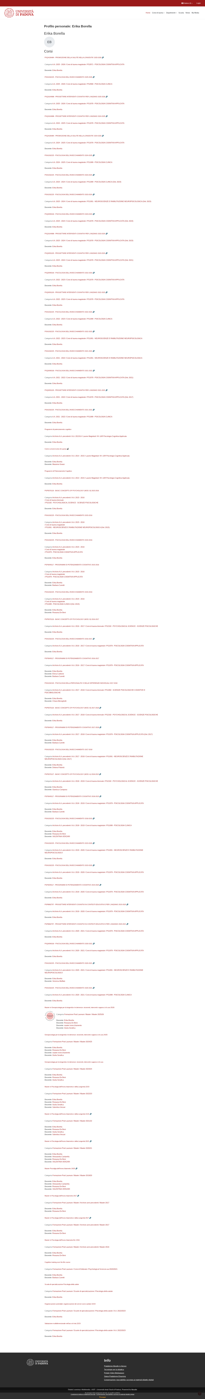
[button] (187, 3)
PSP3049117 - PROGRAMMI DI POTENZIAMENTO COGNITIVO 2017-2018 (72, 727)
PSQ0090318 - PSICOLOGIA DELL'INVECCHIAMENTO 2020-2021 (68, 944)
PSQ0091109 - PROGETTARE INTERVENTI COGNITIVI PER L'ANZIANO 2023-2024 (75, 253)
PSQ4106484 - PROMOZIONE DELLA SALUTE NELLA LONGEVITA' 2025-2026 (73, 57)
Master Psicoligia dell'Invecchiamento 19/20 (60, 1168)
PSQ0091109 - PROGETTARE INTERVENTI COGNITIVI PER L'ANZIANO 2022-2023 (75, 292)
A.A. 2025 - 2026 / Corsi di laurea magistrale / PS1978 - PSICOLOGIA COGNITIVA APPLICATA (88, 103)
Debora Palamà (58, 767)
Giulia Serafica (69, 1028)
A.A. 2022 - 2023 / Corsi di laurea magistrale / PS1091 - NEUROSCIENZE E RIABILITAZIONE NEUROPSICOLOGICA (97, 338)
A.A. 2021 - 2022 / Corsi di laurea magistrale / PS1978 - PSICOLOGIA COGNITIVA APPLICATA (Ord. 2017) (92, 397)
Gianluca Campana (59, 790)
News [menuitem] (188, 13)
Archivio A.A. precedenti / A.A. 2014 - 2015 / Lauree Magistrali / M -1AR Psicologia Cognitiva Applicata (91, 456)
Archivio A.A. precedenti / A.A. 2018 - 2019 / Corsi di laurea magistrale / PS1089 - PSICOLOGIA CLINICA (92, 825)
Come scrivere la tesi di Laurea (55, 449)
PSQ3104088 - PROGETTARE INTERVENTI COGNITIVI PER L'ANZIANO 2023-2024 (75, 234)
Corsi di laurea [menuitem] (157, 13)
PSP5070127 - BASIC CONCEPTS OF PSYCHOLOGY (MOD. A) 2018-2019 (72, 774)
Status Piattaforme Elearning (115, 1376)
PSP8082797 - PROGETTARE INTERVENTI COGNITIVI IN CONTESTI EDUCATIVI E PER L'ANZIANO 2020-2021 (85, 924)
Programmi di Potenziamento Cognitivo (58, 471)
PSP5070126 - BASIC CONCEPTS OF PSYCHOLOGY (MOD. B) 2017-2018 (72, 708)
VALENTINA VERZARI (61, 836)
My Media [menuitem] (195, 13)
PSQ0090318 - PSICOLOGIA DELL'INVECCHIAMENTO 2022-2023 (68, 273)
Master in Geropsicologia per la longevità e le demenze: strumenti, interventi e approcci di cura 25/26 (79, 1007)
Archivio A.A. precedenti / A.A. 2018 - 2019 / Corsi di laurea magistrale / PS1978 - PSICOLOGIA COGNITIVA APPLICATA (98, 803)
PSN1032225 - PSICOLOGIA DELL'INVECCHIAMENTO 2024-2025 (68, 155)
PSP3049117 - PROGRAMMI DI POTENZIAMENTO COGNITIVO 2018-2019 (72, 796)
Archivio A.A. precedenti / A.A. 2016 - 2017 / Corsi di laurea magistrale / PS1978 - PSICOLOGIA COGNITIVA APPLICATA (98, 646)
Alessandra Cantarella (60, 1157)
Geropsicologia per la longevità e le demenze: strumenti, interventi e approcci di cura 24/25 (76, 1035)
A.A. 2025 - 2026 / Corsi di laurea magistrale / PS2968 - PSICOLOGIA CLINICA (82, 84)
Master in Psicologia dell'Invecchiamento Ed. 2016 (62, 1240)
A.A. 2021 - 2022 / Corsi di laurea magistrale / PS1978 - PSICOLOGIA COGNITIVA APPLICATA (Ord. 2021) (92, 377)
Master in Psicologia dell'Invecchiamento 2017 (61, 1196)
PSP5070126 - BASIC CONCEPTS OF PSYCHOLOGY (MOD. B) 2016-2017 (72, 619)
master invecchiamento (73, 1025)
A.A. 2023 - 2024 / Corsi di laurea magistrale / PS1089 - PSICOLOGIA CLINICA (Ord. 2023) (86, 182)
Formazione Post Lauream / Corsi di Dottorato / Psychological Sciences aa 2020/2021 (85, 1269)
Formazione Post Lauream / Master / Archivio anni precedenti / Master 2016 (81, 1247)
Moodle (134, 1390)
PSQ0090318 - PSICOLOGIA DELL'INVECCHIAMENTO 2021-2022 (68, 371)
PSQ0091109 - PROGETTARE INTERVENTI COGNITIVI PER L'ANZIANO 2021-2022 (75, 390)
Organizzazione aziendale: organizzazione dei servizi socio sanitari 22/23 (70, 1304)
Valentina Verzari (58, 1107)
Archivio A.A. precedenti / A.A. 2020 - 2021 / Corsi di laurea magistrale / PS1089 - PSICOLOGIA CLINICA (92, 995)
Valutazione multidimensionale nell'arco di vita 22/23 (63, 1323)
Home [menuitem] (148, 13)
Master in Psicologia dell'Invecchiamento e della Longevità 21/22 (67, 1114)
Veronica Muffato (58, 981)
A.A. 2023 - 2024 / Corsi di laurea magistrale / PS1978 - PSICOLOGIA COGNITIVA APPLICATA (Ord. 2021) (92, 260)
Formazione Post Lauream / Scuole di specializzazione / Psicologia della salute (83, 1291)
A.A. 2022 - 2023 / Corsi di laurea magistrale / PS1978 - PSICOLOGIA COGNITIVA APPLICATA (88, 280)
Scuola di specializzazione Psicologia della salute (62, 1284)
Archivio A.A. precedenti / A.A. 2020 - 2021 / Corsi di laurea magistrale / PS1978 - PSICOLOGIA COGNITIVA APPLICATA (98, 931)
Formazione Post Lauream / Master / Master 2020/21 (72, 1148)
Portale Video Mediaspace (114, 1373)
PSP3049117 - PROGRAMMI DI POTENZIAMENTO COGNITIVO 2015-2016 (72, 565)
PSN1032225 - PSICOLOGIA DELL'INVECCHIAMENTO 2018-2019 (68, 818)
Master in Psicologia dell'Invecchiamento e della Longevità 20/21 (67, 1141)
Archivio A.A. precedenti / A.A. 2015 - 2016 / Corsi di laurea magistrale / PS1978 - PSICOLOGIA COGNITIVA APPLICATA (64, 549)
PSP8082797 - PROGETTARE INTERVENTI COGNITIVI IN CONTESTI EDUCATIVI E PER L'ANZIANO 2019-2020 (85, 904)
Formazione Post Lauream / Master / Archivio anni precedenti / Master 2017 (81, 1203)
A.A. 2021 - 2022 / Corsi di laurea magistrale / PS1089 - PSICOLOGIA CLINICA (82, 417)
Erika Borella (57, 70)
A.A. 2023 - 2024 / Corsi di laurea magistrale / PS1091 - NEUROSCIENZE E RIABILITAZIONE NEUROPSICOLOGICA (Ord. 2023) (101, 201)
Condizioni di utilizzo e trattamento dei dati (83, 1394)
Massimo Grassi (58, 464)
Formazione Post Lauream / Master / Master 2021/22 (72, 1121)
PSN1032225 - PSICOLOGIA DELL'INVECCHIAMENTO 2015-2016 (68, 515)
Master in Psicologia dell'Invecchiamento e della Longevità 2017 (67, 1218)
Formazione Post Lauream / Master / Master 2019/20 (72, 1175)
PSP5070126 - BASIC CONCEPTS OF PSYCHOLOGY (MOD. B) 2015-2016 (72, 491)
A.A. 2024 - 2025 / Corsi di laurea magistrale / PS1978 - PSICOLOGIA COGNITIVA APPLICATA (88, 123)
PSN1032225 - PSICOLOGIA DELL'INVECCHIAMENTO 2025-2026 (68, 77)
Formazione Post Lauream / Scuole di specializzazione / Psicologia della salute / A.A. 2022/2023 (89, 1311)
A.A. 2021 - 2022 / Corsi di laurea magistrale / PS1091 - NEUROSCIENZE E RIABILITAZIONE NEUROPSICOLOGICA (97, 358)
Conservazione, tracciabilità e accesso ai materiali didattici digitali (115, 1394)
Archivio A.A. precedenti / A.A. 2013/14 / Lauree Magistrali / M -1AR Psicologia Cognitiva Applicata (89, 436)
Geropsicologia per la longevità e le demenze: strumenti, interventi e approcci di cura (74, 1062)
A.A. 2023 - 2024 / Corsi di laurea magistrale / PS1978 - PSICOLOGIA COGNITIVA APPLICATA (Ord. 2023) (92, 221)
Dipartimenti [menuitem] (170, 13)
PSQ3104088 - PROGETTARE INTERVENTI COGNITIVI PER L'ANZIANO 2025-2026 (75, 97)
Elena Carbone (58, 674)
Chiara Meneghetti (59, 701)
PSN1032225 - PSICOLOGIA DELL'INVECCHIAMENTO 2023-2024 (68, 175)
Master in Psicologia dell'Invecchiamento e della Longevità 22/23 (67, 1087)
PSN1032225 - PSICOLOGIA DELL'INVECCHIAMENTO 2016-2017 (68, 639)
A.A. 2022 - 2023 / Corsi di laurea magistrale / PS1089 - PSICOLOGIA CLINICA (82, 319)
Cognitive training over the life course (57, 1262)
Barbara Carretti (58, 585)
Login (198, 3)
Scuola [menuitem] (181, 13)
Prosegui (102, 1397)
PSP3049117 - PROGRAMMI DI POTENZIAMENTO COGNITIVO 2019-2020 (72, 885)
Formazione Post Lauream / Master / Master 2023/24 (72, 1069)
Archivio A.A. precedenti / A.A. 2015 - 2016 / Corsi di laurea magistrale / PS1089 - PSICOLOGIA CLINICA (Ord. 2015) (64, 601)
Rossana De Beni (59, 612)
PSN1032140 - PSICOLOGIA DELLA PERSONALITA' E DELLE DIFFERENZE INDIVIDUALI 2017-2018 (81, 683)
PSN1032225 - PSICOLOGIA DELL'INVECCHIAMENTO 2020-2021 (68, 963)
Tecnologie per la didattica (114, 1369)
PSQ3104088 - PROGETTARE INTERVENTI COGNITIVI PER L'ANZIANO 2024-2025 (75, 116)
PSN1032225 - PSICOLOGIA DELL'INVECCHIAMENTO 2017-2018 (68, 749)
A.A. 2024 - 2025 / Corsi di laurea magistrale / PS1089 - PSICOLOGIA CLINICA (82, 162)
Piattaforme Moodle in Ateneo (115, 1366)
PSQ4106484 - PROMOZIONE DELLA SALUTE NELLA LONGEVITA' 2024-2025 (73, 136)
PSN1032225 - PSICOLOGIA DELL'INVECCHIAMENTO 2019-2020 (68, 843)
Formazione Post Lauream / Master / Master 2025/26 (84, 1014)
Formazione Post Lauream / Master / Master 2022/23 (72, 1094)
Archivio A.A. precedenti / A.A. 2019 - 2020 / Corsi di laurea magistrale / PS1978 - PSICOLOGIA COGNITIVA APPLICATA (98, 872)
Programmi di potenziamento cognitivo (58, 429)
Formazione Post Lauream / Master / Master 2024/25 (72, 1042)
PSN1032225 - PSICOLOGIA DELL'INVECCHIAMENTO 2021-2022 (68, 351)
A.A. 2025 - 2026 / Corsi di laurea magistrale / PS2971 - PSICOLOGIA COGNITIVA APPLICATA (88, 64)
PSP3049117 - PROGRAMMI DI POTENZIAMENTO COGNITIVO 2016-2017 (72, 658)
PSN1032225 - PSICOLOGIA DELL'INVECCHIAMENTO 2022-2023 (68, 312)
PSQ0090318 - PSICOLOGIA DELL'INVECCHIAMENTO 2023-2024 (68, 214)
